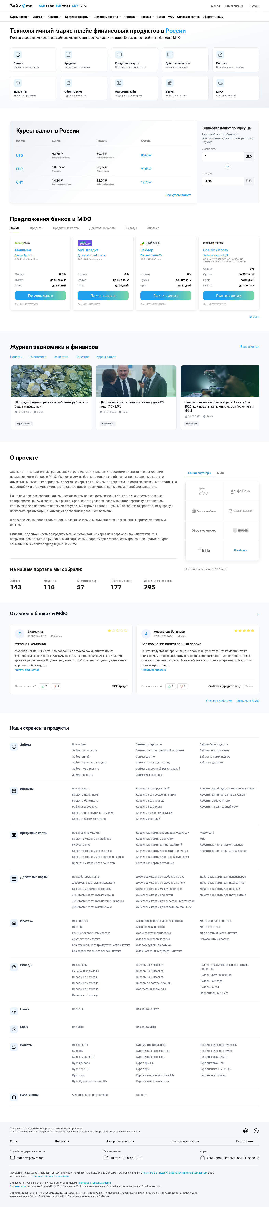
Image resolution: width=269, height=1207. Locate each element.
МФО (171, 16)
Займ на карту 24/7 (215, 255)
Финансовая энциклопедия (90, 1094)
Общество (61, 357)
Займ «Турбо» (23, 255)
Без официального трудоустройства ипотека (101, 945)
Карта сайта (244, 1141)
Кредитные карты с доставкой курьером (162, 856)
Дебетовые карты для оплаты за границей (163, 907)
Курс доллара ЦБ (83, 1056)
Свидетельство (18, 1186)
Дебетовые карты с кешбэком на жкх (160, 882)
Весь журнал (249, 347)
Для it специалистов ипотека (218, 933)
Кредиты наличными (85, 794)
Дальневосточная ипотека (153, 933)
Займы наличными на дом (89, 762)
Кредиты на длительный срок (219, 806)
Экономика (38, 357)
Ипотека (129, 16)
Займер (146, 250)
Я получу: (207, 173)
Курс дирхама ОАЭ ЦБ (214, 1056)
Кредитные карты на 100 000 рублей (223, 850)
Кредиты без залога (149, 806)
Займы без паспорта (149, 774)
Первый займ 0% (151, 255)
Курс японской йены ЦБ (215, 1069)
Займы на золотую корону (153, 762)
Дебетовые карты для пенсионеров (223, 876)
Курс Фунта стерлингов (151, 1044)
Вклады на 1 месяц (84, 977)
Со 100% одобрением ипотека (91, 933)
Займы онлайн (81, 756)
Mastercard (207, 832)
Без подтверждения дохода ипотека (159, 920)
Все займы (79, 744)
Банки (161, 16)
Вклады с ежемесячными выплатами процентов (224, 966)
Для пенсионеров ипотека (153, 939)
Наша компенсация (185, 1141)
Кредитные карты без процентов (93, 863)
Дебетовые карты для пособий (220, 888)
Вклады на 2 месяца (85, 983)
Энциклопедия (233, 5)
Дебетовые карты (106, 16)
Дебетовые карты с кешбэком (92, 907)
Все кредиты (80, 788)
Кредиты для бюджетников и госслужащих (228, 788)
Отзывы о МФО (248, 701)
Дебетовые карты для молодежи (93, 882)
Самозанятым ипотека (215, 939)
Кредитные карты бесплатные (92, 850)
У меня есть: (209, 148)
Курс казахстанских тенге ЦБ (155, 1075)
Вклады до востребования (153, 983)
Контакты (62, 1141)
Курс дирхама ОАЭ (212, 1063)
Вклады (146, 16)
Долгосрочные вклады (151, 989)
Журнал (215, 5)
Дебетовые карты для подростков (222, 882)
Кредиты (53, 16)
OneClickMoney (215, 250)
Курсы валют (18, 16)
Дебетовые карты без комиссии (93, 894)
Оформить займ (213, 16)
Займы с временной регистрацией (158, 768)
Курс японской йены (213, 1075)
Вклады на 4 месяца (85, 995)
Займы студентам (211, 762)
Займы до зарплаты (149, 744)
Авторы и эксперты (120, 1141)
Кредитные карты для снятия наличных (162, 850)
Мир (202, 838)
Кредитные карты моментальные (221, 844)
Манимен (23, 250)
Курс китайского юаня (150, 1056)
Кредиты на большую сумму (154, 812)
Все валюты (80, 1044)
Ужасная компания (31, 644)
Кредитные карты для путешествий (159, 844)
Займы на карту (82, 774)
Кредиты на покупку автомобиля (93, 812)
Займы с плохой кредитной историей (160, 750)
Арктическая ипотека (86, 939)
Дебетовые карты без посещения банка (98, 901)
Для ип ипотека (210, 926)
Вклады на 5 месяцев (150, 964)
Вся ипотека (80, 920)
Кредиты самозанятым (215, 800)
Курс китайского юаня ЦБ (153, 1050)
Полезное (82, 357)
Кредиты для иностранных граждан (223, 794)
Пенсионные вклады (85, 971)
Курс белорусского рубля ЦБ (218, 1044)
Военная (77, 926)
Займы (37, 16)
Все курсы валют (178, 195)
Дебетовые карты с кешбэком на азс (160, 876)
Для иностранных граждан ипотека (159, 951)
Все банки (240, 550)
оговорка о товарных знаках (95, 1182)
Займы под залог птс (85, 768)
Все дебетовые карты (86, 876)
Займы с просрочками (214, 750)
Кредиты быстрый (148, 818)
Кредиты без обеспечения (89, 818)
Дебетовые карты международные (159, 888)
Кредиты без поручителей (153, 788)
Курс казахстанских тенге (153, 1081)
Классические (81, 844)
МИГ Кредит (88, 250)
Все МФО (78, 1026)
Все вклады (79, 964)
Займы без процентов (214, 744)
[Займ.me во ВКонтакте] (256, 1130)
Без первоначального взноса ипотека (96, 951)
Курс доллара (81, 1063)
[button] (254, 6)
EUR (58, 5)
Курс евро (78, 1075)
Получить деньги (40, 296)
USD (42, 5)
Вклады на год (209, 986)
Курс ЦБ (146, 140)
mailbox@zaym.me (30, 1158)
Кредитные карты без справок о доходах (162, 832)
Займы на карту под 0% (215, 756)
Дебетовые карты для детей (154, 894)
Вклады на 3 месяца (85, 989)
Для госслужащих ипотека (153, 945)
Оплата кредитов (188, 16)
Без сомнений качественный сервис (171, 644)
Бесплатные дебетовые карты (91, 888)
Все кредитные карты (86, 832)
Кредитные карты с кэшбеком (91, 838)
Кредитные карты (76, 16)
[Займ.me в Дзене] (245, 1130)
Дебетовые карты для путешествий (223, 894)
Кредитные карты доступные (155, 863)
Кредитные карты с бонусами (155, 838)
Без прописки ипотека (150, 926)
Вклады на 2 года (211, 981)
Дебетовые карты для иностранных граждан (165, 901)
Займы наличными (84, 750)
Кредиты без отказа (85, 800)
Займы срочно (145, 756)
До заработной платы (92, 255)
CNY (75, 5)
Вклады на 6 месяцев (150, 971)
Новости (16, 357)
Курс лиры (143, 1069)
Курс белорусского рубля (216, 1050)
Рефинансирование (84, 806)
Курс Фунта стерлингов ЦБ (89, 1081)
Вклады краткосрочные (215, 974)
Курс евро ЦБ (80, 1069)
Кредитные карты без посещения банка (98, 856)
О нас (14, 1141)
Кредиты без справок (150, 800)
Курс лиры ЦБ (145, 1063)
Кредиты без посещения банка (156, 794)
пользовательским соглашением (50, 1176)
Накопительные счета (214, 993)
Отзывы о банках (219, 701)
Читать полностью (27, 669)
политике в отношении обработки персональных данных (175, 1172)
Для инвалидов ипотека (215, 920)
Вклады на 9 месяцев (150, 977)
